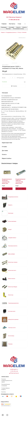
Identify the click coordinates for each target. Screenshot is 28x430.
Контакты (12, 24)
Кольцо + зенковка (22, 32)
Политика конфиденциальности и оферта (6, 380)
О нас (19, 24)
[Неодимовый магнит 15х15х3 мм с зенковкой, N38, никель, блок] (7, 172)
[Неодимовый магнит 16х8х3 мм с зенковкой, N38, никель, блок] (20, 172)
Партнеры (8, 28)
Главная (4, 24)
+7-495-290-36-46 (14, 19)
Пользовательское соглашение (5, 385)
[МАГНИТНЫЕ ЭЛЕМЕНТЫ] (14, 7)
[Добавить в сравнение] (25, 82)
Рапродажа (4, 27)
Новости (18, 27)
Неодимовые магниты (11, 32)
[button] (2, 178)
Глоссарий (11, 27)
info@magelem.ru (14, 369)
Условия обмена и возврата (5, 389)
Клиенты (24, 27)
